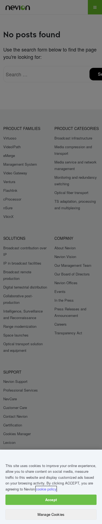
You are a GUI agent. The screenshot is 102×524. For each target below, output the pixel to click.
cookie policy (46, 489)
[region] (51, 487)
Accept (51, 499)
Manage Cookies (51, 514)
